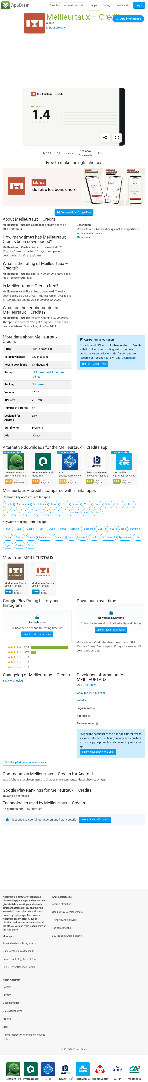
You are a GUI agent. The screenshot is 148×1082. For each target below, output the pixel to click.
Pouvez (31, 537)
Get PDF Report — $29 (94, 364)
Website (81, 700)
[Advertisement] (74, 61)
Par (97, 512)
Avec (52, 528)
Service (19, 545)
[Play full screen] (117, 138)
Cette (31, 545)
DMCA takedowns (12, 1010)
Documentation (11, 1002)
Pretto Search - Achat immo (43, 472)
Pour (97, 504)
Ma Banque (135, 1079)
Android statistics (61, 904)
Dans (8, 537)
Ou (29, 512)
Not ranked (38, 384)
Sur (8, 528)
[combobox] (64, 5)
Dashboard (122, 5)
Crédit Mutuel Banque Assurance (100, 1079)
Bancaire (59, 537)
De (64, 504)
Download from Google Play (75, 212)
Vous (75, 504)
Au (62, 512)
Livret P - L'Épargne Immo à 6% (97, 472)
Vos (86, 504)
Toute (94, 537)
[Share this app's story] (105, 138)
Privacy (7, 994)
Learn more (128, 357)
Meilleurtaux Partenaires (43, 583)
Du (41, 528)
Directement (108, 537)
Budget (83, 537)
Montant (74, 512)
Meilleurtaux (22, 504)
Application (125, 537)
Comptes (135, 528)
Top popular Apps (61, 927)
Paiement (87, 528)
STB (61, 472)
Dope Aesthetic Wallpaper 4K (18, 951)
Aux (100, 528)
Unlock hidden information (37, 634)
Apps (94, 5)
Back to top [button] (139, 1050)
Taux (53, 504)
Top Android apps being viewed (19, 943)
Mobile (30, 528)
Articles (7, 1018)
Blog (5, 1026)
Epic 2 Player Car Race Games (19, 967)
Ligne (8, 545)
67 (33, 408)
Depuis (122, 528)
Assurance (45, 537)
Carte (63, 528)
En (8, 512)
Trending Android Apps (64, 919)
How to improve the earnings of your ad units (24, 1037)
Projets (8, 504)
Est (52, 512)
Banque (19, 537)
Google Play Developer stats (67, 911)
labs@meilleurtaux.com (91, 693)
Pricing (106, 5)
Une (19, 528)
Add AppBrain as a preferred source (26, 762)
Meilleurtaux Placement (16, 583)
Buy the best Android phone (67, 935)
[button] (111, 708)
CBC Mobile (119, 472)
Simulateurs (39, 504)
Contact (7, 987)
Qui (138, 537)
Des (119, 504)
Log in (139, 5)
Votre (108, 504)
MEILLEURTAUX (39, 557)
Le (19, 512)
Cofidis (71, 537)
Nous (111, 528)
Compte (74, 528)
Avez (86, 512)
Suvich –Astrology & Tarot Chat (19, 959)
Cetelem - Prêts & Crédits (16, 472)
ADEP (117, 1079)
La (41, 512)
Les (130, 504)
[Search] (82, 5)
